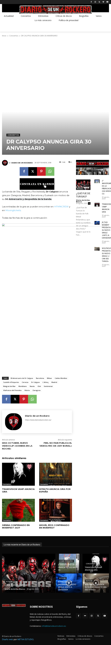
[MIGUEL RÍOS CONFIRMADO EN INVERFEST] (55, 510)
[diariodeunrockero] (55, 9)
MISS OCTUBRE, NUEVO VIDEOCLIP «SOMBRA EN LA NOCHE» (17, 446)
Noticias (80, 189)
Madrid (54, 382)
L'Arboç (46, 382)
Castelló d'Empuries (11, 382)
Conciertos (13, 35)
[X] (99, 2)
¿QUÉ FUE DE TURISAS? (83, 195)
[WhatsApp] (50, 171)
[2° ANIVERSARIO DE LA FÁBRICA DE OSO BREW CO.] (97, 181)
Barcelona (40, 378)
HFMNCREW (61, 206)
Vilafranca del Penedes (12, 390)
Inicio (4, 35)
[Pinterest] (41, 171)
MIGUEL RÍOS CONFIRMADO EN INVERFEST (54, 526)
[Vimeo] (103, 2)
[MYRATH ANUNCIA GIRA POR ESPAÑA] (55, 474)
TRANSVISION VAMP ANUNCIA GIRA (18, 490)
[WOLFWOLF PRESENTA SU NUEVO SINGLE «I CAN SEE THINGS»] (97, 249)
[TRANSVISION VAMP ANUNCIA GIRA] (18, 474)
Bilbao (49, 378)
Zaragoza (36, 390)
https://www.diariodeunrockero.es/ (38, 420)
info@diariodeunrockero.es (54, 626)
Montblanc (22, 386)
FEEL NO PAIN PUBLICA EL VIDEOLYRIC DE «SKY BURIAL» (55, 444)
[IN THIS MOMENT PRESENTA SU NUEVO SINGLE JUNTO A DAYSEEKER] (97, 223)
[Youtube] (107, 2)
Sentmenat (48, 386)
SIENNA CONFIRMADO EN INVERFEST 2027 (16, 526)
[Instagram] (95, 2)
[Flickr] (85, 615)
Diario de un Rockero (22, 163)
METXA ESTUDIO (25, 639)
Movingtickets (13, 210)
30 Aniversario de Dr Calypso (21, 378)
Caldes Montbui (61, 378)
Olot (39, 386)
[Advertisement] (55, 60)
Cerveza (25, 382)
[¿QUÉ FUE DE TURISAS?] (83, 185)
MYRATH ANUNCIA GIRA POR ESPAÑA (55, 490)
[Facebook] (91, 2)
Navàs (32, 386)
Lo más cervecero (66, 561)
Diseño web (7, 639)
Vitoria (27, 390)
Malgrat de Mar (9, 386)
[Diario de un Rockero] (5, 163)
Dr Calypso (35, 382)
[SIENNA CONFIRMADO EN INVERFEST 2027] (18, 510)
